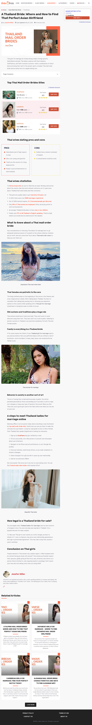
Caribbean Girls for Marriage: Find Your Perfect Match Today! (15, 680)
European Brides (26, 3)
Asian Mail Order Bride (15, 10)
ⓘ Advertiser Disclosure (54, 87)
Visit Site (54, 94)
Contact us (28, 716)
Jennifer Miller (9, 22)
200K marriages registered (34, 198)
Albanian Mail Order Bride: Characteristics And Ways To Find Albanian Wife (46, 680)
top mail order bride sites (17, 426)
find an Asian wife (15, 186)
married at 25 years (37, 195)
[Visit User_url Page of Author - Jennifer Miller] (4, 587)
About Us (63, 716)
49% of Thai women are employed (23, 204)
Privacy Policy (28, 713)
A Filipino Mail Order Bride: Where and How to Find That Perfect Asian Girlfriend (15, 629)
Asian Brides (51, 3)
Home (17, 3)
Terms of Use (64, 713)
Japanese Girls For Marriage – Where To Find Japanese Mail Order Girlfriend (46, 630)
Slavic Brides (39, 3)
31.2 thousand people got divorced (39, 201)
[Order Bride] (7, 3)
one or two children (41, 210)
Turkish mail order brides (18, 465)
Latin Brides (62, 3)
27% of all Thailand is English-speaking (30, 213)
